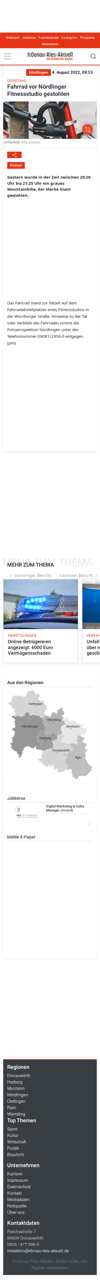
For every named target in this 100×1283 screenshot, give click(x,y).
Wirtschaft (16, 1142)
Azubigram (69, 38)
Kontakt (14, 1193)
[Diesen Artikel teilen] (14, 155)
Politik (13, 1148)
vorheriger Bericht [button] (32, 575)
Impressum (17, 1180)
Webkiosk (12, 38)
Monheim (16, 1088)
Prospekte (87, 38)
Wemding (16, 1114)
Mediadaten (50, 44)
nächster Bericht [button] (76, 575)
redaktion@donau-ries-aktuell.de (38, 1250)
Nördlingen (17, 1095)
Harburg (15, 1082)
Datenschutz (19, 1186)
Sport (12, 1129)
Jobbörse (29, 38)
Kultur (12, 1135)
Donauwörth (18, 1075)
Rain (11, 1107)
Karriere (14, 1174)
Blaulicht (15, 1154)
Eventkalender (48, 38)
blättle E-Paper (21, 836)
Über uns (16, 1212)
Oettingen (16, 1101)
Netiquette (17, 1206)
